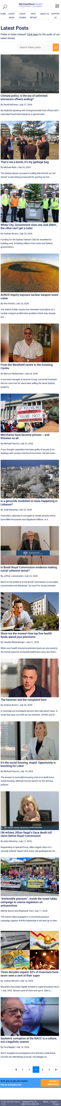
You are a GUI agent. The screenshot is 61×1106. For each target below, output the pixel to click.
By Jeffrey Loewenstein (12, 576)
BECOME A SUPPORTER (53, 1083)
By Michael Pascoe (10, 443)
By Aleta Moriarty (9, 841)
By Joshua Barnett (10, 981)
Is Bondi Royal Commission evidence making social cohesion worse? (29, 569)
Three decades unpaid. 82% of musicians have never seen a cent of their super (29, 973)
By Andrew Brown (9, 233)
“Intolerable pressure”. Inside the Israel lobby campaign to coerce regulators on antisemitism (29, 902)
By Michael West (8, 167)
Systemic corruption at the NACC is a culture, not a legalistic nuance (29, 1040)
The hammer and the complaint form (24, 699)
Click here (32, 34)
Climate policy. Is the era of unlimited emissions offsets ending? (24, 97)
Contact (54, 1102)
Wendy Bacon (7, 911)
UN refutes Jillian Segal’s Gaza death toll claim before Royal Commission (26, 834)
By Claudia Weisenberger (13, 642)
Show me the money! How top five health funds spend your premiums (26, 635)
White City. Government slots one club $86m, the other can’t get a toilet (29, 226)
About (46, 1102)
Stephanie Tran (26, 911)
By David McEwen (9, 104)
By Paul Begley (8, 1047)
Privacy (56, 1104)
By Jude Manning (9, 509)
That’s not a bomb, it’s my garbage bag (25, 162)
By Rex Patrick (8, 303)
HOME (3, 14)
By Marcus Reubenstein (12, 373)
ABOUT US (44, 14)
